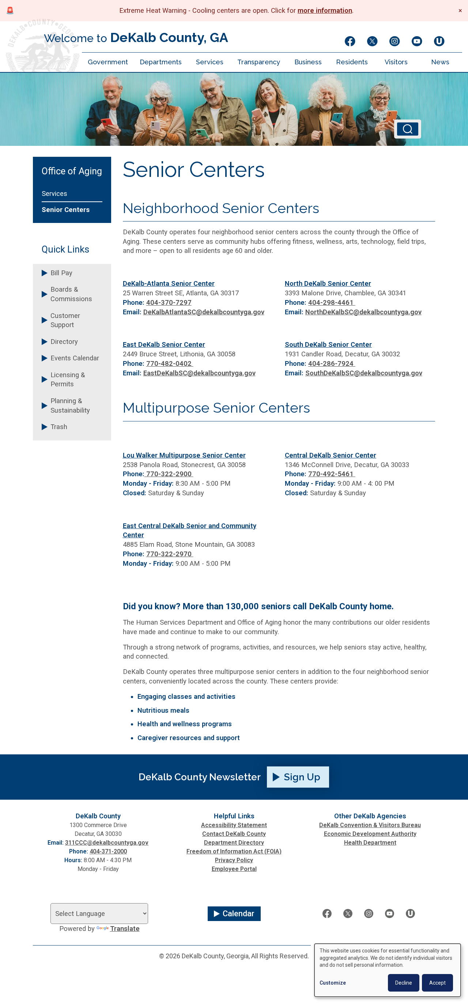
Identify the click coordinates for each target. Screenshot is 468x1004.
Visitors (396, 62)
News (440, 62)
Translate (125, 928)
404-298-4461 (331, 302)
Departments (161, 62)
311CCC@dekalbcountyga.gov (106, 842)
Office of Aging (72, 171)
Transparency (258, 62)
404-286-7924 (331, 363)
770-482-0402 (169, 363)
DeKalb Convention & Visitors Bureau (370, 825)
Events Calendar (74, 358)
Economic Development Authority (370, 833)
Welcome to (136, 37)
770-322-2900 (168, 474)
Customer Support (65, 320)
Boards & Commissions (71, 294)
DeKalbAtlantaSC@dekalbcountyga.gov (203, 312)
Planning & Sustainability (70, 405)
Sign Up (302, 777)
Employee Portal (234, 868)
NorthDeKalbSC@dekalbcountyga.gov (363, 312)
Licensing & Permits (67, 379)
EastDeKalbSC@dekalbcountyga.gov (199, 373)
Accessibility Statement (234, 825)
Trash (58, 427)
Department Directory (234, 842)
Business (308, 62)
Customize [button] (333, 983)
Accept (437, 983)
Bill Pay (61, 273)
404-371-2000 (108, 851)
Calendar (238, 913)
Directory (64, 341)
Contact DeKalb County (234, 833)
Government (108, 62)
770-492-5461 (331, 474)
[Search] (407, 129)
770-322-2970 (169, 554)
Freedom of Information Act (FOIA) (234, 851)
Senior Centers (66, 209)
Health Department (370, 842)
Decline (403, 983)
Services (209, 62)
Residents (352, 62)
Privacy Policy (234, 860)
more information (325, 10)
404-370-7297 (169, 302)
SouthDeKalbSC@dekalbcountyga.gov (363, 373)
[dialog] (387, 970)
